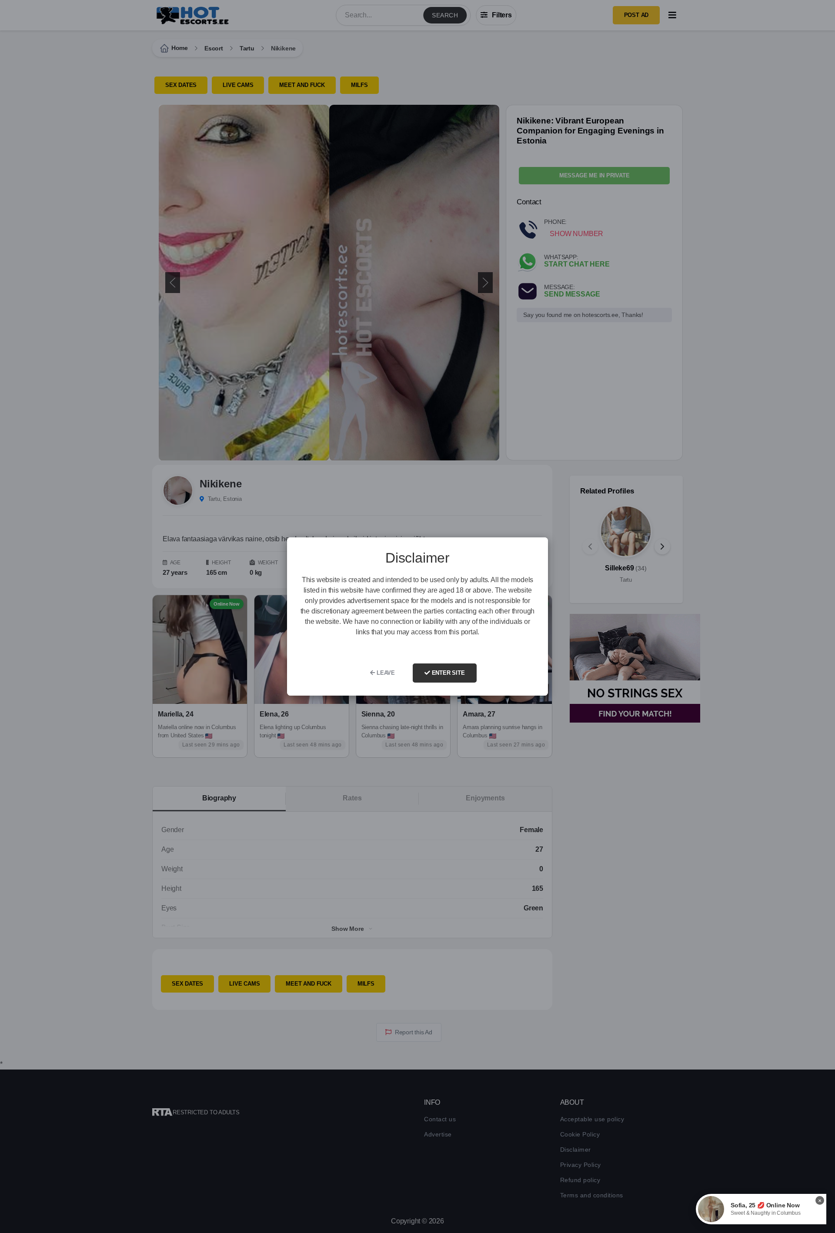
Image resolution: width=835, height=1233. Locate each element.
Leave (385, 673)
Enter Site (447, 673)
